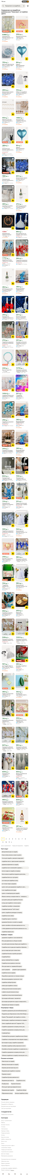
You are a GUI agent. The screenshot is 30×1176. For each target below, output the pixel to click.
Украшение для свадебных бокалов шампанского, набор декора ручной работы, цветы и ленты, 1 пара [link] (21, 120)
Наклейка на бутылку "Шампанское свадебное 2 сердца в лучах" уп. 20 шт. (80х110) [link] (21, 37)
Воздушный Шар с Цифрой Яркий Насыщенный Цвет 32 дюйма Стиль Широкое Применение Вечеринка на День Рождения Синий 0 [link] (22, 422)
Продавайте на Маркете (7, 1104)
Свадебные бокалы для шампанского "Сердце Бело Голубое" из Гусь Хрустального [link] (8, 396)
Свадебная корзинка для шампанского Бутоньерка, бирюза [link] (7, 613)
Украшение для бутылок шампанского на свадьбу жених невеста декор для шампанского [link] (7, 180)
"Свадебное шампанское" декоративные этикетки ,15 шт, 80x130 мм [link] (22, 396)
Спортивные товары (6, 1147)
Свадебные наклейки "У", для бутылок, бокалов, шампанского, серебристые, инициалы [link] (7, 206)
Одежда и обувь (5, 1131)
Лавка (9, 1174)
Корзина (21, 1174)
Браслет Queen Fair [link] (7, 370)
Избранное (15, 1174)
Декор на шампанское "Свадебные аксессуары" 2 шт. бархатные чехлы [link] (21, 774)
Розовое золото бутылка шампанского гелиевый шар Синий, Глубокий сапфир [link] (22, 828)
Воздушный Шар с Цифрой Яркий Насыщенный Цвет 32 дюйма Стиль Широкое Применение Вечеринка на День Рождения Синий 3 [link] (22, 451)
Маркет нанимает (5, 1163)
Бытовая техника (5, 1124)
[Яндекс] (12, 1170)
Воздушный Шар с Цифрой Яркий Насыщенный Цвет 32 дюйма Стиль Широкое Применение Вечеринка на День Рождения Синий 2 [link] (22, 289)
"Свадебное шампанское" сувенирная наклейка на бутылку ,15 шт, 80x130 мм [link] (7, 586)
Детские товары (5, 1153)
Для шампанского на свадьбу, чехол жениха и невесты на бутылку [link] (21, 234)
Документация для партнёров (8, 1106)
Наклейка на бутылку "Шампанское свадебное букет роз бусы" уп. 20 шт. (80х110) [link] (21, 720)
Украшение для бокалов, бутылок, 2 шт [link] (7, 37)
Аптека (3, 1135)
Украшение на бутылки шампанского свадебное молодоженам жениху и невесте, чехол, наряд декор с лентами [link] (8, 721)
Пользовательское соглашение (8, 1159)
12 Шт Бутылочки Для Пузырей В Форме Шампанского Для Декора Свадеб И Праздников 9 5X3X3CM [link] (22, 206)
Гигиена (3, 1126)
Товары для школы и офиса (7, 1145)
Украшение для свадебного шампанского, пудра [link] (7, 774)
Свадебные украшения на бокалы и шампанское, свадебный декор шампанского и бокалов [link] (8, 422)
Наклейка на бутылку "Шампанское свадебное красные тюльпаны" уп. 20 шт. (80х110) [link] (7, 828)
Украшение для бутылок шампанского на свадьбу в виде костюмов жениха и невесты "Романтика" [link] (7, 149)
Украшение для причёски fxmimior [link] (6, 234)
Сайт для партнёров (6, 1108)
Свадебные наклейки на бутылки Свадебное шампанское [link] (7, 451)
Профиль (27, 1174)
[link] (9, 852)
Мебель (3, 1122)
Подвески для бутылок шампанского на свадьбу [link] (7, 694)
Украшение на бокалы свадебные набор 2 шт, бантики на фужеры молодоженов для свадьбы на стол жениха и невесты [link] (21, 370)
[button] (28, 6)
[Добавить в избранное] (13, 17)
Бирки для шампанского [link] (19, 613)
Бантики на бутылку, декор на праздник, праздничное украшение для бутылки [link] (21, 317)
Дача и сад (4, 1141)
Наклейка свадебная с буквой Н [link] (21, 666)
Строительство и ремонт (7, 1151)
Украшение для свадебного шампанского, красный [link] (21, 802)
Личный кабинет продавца (7, 1102)
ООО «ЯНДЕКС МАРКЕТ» (11, 1168)
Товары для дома (5, 1133)
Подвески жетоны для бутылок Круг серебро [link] (21, 504)
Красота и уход (5, 1137)
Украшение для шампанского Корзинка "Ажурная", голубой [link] (8, 504)
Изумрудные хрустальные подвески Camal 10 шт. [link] (21, 694)
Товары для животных (6, 1149)
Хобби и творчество (6, 1139)
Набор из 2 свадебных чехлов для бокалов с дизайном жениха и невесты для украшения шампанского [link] (22, 92)
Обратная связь (5, 1161)
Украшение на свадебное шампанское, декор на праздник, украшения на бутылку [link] (8, 317)
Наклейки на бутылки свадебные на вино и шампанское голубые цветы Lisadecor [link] (21, 342)
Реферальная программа (7, 1114)
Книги (2, 1143)
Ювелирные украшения (7, 1155)
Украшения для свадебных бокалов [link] (7, 478)
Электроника (4, 1128)
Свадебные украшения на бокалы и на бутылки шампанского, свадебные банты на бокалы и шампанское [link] (8, 531)
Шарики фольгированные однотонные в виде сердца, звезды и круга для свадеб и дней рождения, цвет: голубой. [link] (22, 65)
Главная (3, 1174)
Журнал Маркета (5, 1165)
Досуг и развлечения (6, 1120)
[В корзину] (13, 31)
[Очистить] (24, 6)
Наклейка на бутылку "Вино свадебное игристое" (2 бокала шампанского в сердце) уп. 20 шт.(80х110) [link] (8, 559)
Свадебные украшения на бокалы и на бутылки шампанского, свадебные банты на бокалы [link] (22, 261)
